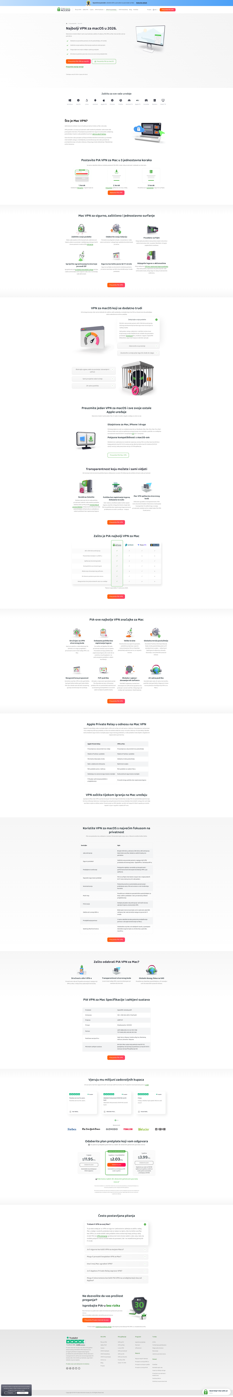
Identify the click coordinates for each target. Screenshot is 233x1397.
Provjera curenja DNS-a (142, 1362)
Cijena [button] (91, 10)
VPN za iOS (121, 1354)
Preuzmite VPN (72, 24)
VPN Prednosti (105, 1351)
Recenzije (155, 1351)
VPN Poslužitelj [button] (123, 10)
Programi (138, 1337)
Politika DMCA (156, 1378)
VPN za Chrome (122, 1357)
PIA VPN (103, 1337)
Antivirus (103, 1360)
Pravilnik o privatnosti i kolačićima (159, 1374)
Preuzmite (109, 188)
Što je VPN (104, 1342)
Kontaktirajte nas (157, 1367)
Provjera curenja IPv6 (141, 1367)
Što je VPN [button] (78, 10)
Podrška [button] (135, 10)
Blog (102, 1363)
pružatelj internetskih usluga (84, 269)
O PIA (154, 1342)
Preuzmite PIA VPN (168, 9)
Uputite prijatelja (140, 1342)
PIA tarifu (80, 188)
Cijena (102, 1348)
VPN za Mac (121, 1345)
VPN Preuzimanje (106, 1357)
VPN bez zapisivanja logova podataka (156, 266)
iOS (133, 433)
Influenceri (138, 1348)
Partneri (137, 1345)
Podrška (154, 1364)
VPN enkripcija (102, 1236)
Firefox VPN (121, 1360)
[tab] (138, 329)
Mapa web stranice (157, 1348)
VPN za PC (121, 1342)
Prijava (149, 10)
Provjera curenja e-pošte (142, 1364)
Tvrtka (154, 1337)
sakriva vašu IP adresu (99, 134)
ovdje (147, 1085)
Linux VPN (121, 1348)
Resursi (137, 1353)
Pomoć (154, 1359)
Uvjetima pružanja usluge (103, 1327)
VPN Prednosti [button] (99, 10)
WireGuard (129, 336)
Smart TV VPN (122, 1363)
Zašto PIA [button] (85, 10)
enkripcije (90, 244)
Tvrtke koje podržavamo (159, 1345)
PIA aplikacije (122, 1337)
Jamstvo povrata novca (159, 1354)
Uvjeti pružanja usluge (158, 1370)
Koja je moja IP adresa (141, 1359)
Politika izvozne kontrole (159, 1381)
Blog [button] (130, 10)
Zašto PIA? (104, 1345)
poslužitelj (150, 188)
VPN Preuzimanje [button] (111, 10)
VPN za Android (122, 1351)
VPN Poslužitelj (105, 1354)
